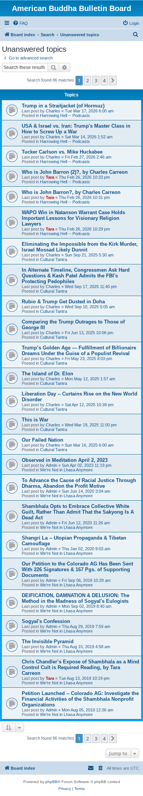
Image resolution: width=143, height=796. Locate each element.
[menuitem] (20, 23)
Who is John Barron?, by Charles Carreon (71, 192)
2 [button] (87, 80)
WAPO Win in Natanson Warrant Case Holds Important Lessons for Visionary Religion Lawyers (73, 218)
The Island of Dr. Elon (47, 373)
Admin (51, 465)
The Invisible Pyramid (48, 641)
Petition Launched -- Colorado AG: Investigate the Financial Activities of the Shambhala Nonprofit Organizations (80, 699)
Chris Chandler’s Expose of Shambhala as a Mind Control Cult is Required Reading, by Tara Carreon (80, 667)
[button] (113, 80)
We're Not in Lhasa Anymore (66, 470)
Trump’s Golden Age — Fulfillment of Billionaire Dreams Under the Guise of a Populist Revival (79, 350)
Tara (50, 177)
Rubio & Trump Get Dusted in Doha (63, 301)
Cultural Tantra (53, 259)
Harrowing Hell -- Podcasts (65, 115)
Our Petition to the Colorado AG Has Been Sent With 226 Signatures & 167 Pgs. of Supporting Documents (77, 569)
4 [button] (104, 80)
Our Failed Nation (42, 440)
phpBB (51, 782)
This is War (35, 420)
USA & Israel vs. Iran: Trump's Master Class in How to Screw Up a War (76, 129)
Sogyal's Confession (46, 621)
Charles (53, 111)
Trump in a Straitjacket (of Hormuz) (63, 106)
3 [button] (96, 80)
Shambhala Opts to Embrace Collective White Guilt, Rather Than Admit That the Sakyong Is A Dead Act (78, 512)
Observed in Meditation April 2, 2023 (65, 460)
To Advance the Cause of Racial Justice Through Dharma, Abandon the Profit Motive (79, 483)
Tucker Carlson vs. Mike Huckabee (62, 152)
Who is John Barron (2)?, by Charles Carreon (75, 172)
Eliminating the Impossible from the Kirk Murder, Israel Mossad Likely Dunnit (80, 247)
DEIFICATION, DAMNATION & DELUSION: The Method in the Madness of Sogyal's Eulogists (75, 598)
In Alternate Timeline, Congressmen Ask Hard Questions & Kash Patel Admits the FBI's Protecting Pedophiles (76, 275)
